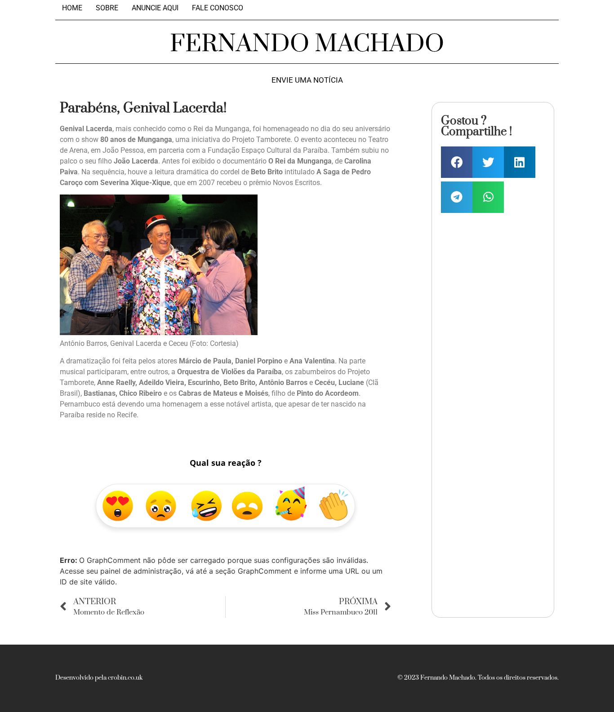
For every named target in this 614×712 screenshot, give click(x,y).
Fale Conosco (217, 8)
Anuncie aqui (155, 8)
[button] (456, 162)
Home (72, 8)
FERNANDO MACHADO (307, 44)
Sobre (107, 8)
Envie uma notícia (307, 80)
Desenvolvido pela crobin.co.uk (98, 678)
